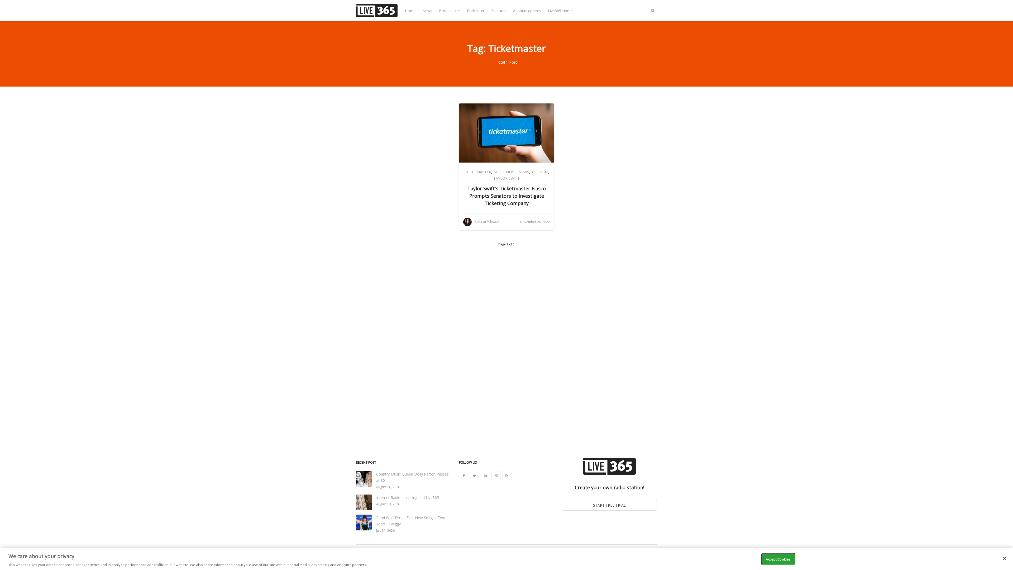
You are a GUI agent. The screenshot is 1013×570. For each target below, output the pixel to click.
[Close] (1004, 558)
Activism (539, 171)
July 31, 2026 (385, 530)
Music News (505, 171)
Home (410, 10)
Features (498, 10)
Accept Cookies (778, 559)
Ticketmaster (477, 171)
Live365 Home (560, 10)
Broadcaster (449, 10)
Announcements (527, 10)
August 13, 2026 (388, 504)
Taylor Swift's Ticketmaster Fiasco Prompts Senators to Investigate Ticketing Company (506, 195)
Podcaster (475, 10)
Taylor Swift (506, 178)
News (427, 10)
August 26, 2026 (388, 487)
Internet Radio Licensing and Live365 (407, 497)
